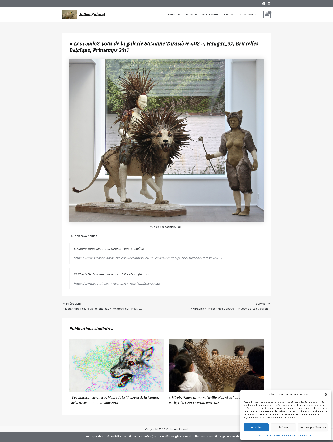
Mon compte (248, 14)
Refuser (283, 427)
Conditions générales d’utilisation (182, 436)
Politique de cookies (269, 435)
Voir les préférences (313, 427)
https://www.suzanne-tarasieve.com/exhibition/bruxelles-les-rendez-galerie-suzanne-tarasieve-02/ (148, 258)
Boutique (174, 14)
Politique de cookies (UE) (140, 436)
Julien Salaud (92, 14)
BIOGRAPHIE (210, 14)
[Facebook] (263, 3)
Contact (229, 14)
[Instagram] (269, 3)
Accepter (256, 427)
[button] (326, 394)
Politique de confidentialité (296, 435)
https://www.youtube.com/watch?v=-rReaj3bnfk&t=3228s (117, 283)
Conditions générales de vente (227, 436)
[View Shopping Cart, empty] (267, 14)
